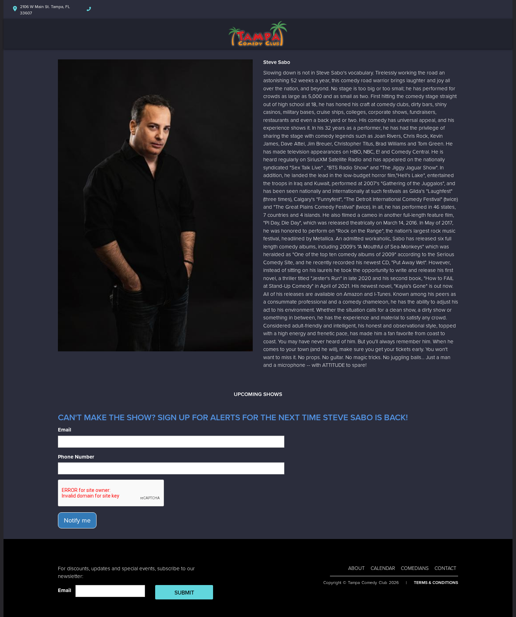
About (356, 568)
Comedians (415, 568)
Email (64, 430)
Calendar (383, 568)
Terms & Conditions (436, 582)
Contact (445, 568)
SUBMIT (184, 592)
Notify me (77, 520)
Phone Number (76, 457)
